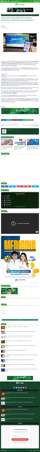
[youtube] (27, 186)
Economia (7, 15)
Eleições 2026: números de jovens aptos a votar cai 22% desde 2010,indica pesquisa (20, 364)
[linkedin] (26, 387)
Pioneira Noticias (4, 22)
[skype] (35, 186)
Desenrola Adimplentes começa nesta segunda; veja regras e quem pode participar (19, 147)
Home (31, 450)
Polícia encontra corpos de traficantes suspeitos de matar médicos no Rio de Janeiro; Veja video (21, 370)
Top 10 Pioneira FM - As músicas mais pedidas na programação (17, 326)
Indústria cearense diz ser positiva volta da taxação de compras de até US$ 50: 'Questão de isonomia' (22, 355)
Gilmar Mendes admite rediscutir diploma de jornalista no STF (16, 350)
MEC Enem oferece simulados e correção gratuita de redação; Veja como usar (19, 336)
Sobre (34, 450)
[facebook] (4, 186)
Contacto (37, 450)
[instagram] (20, 186)
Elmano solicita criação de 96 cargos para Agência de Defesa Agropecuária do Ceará (20, 345)
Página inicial (4, 15)
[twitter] (12, 186)
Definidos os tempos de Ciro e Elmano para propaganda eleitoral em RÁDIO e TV (20, 359)
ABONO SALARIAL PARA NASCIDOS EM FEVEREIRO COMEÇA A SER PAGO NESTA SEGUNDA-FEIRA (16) (33, 147)
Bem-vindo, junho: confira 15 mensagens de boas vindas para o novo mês (19, 340)
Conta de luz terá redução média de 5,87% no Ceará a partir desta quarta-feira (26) (6, 147)
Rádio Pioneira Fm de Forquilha (11, 450)
